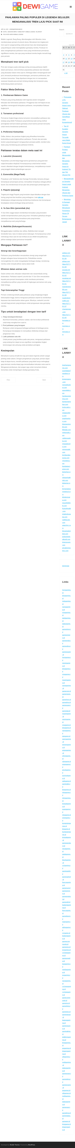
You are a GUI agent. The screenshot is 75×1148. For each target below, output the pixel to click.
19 (69, 62)
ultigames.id (66, 1093)
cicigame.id (66, 933)
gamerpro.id (66, 1012)
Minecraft (21, 32)
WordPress (31, 1145)
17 (63, 62)
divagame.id (66, 728)
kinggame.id (66, 1124)
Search (61, 29)
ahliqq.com (66, 261)
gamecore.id (66, 691)
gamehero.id (66, 699)
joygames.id (66, 950)
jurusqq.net (66, 270)
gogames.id (66, 1090)
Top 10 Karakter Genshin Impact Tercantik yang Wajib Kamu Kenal (66, 134)
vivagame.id (66, 725)
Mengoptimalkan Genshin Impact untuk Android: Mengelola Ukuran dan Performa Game (68, 187)
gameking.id (66, 1113)
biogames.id (66, 789)
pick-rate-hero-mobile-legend (13, 34)
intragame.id (66, 815)
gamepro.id (66, 1121)
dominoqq (65, 566)
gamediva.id (66, 702)
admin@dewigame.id (15, 29)
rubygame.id (66, 761)
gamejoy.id (66, 1003)
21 (74, 62)
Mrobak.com (66, 430)
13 (71, 58)
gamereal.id (66, 888)
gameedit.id (66, 902)
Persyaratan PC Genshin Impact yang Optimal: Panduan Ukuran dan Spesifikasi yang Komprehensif (67, 109)
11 (66, 58)
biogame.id (66, 829)
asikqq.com (66, 253)
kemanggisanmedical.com (66, 491)
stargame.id (66, 736)
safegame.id (66, 781)
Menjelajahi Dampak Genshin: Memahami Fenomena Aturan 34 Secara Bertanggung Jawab (66, 211)
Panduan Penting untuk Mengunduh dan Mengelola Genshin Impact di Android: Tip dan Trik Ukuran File (66, 161)
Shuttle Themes (15, 1145)
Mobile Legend (30, 32)
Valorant (39, 32)
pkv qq (40, 197)
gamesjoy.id (66, 947)
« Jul (65, 73)
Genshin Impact (13, 32)
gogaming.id (66, 1048)
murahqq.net (66, 278)
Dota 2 (5, 32)
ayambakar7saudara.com (66, 373)
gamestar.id (66, 711)
